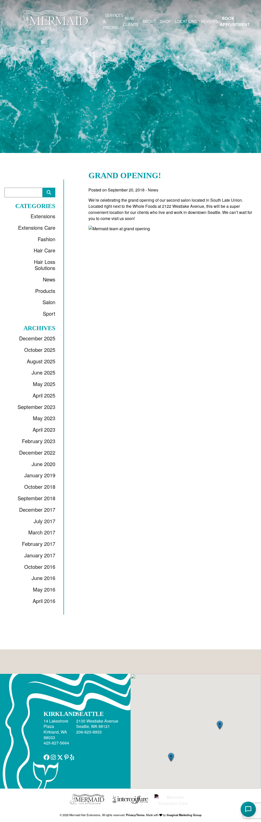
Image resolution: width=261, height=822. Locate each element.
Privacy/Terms (135, 815)
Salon (49, 302)
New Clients (130, 21)
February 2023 (38, 441)
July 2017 (44, 521)
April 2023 (44, 429)
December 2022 (37, 452)
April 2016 (44, 601)
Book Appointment (235, 21)
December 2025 (37, 338)
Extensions (43, 216)
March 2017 (41, 532)
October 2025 (39, 349)
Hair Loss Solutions (44, 265)
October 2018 (39, 486)
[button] (46, 757)
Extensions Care (36, 227)
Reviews (209, 21)
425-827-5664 (56, 743)
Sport (49, 313)
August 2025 (41, 361)
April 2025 (44, 395)
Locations (186, 21)
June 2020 (43, 464)
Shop (165, 21)
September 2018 (36, 498)
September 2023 (36, 406)
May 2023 (44, 418)
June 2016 (43, 578)
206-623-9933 (89, 732)
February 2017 (38, 543)
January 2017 (39, 555)
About (149, 21)
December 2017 (37, 509)
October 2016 (39, 566)
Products (45, 290)
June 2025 (43, 372)
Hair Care (44, 250)
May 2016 (44, 589)
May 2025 (44, 384)
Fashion (46, 239)
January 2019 (39, 475)
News (49, 279)
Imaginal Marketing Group (184, 815)
